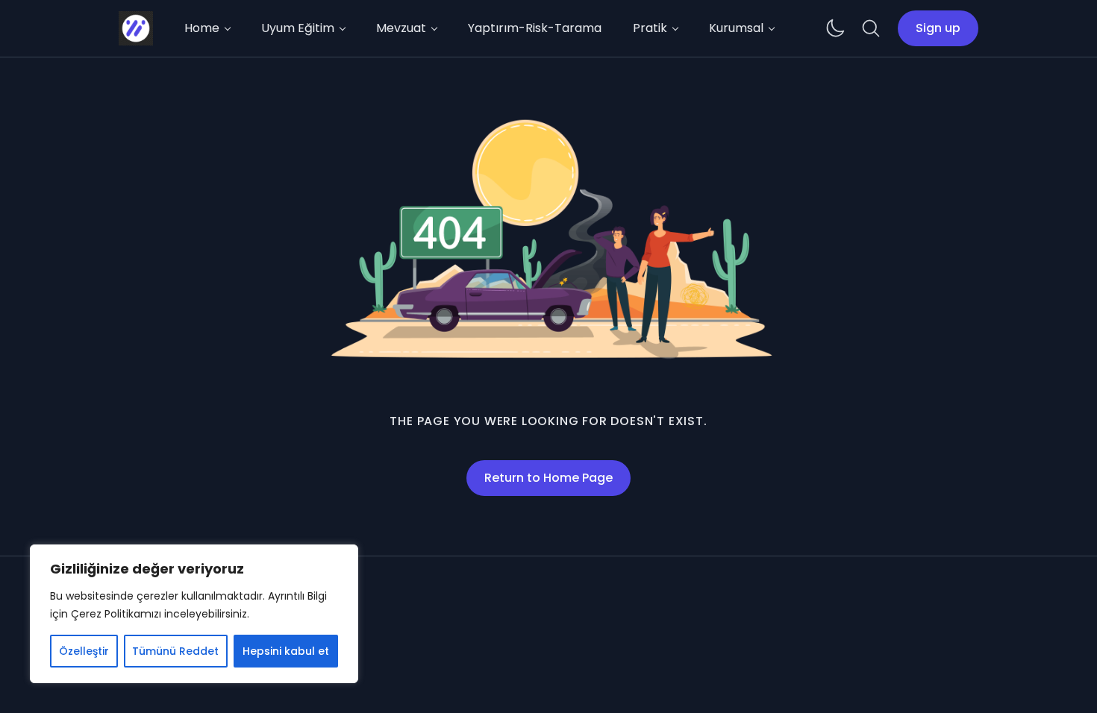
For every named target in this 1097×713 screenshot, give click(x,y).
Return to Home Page (548, 477)
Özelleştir (84, 651)
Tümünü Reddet (175, 651)
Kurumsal (736, 28)
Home (201, 28)
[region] (194, 613)
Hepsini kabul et (286, 651)
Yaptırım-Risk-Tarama (534, 28)
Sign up (938, 28)
